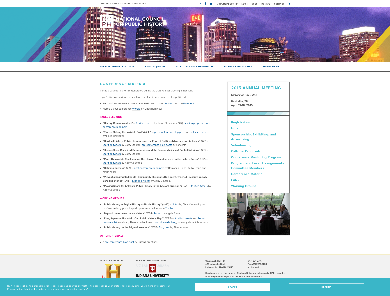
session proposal (194, 123)
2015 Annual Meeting (256, 88)
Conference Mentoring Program (256, 157)
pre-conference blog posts (157, 145)
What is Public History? (117, 66)
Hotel (235, 128)
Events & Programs (238, 66)
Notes (175, 204)
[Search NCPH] (289, 3)
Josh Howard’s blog (165, 222)
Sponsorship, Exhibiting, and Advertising (253, 137)
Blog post (164, 227)
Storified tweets (144, 123)
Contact (279, 4)
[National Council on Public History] (195, 17)
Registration (240, 122)
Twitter (169, 103)
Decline (326, 287)
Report (157, 213)
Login (244, 4)
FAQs (235, 180)
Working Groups (243, 186)
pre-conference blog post (119, 242)
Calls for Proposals (246, 151)
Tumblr (169, 208)
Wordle (136, 108)
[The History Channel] (113, 276)
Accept (232, 287)
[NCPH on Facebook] (207, 3)
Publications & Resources (195, 66)
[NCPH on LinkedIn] (201, 3)
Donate (265, 4)
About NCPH (271, 66)
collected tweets (199, 132)
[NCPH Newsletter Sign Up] (212, 3)
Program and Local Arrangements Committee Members (257, 165)
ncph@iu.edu (254, 267)
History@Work (155, 66)
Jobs (255, 4)
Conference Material (247, 174)
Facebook (189, 103)
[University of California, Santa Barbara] (152, 265)
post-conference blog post (169, 132)
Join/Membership (227, 4)
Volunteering (241, 145)
